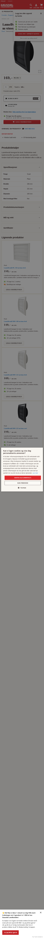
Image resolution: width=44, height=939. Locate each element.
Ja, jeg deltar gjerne (10, 932)
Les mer (35, 473)
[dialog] (22, 469)
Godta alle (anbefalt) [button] (22, 478)
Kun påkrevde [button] (22, 483)
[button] (22, 488)
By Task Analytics (37, 937)
